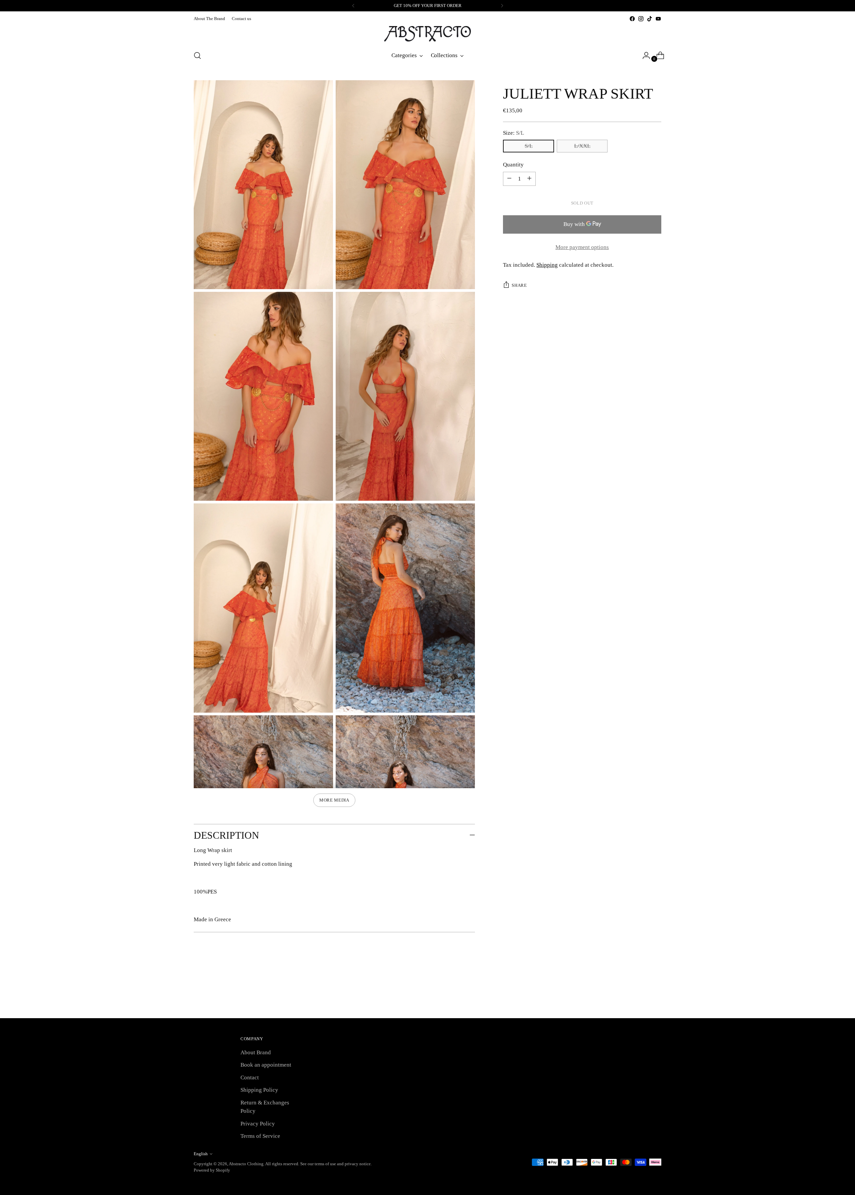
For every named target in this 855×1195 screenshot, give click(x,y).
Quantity (513, 164)
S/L (529, 146)
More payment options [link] (582, 247)
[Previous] (353, 5)
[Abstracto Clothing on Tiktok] (650, 19)
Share (519, 285)
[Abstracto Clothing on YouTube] (658, 19)
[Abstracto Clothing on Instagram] (641, 19)
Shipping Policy (259, 1090)
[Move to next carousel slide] (655, 995)
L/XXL (582, 146)
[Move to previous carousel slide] (640, 995)
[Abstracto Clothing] (427, 33)
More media (334, 800)
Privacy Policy (257, 1123)
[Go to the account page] (643, 55)
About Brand (255, 1052)
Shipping (547, 265)
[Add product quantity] (509, 178)
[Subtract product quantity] (529, 178)
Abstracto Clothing (246, 1163)
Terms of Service (260, 1136)
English (201, 1153)
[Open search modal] (197, 55)
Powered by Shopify (212, 1170)
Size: (513, 132)
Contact (249, 1077)
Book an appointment (265, 1065)
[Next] (502, 5)
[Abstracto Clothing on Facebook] (632, 19)
